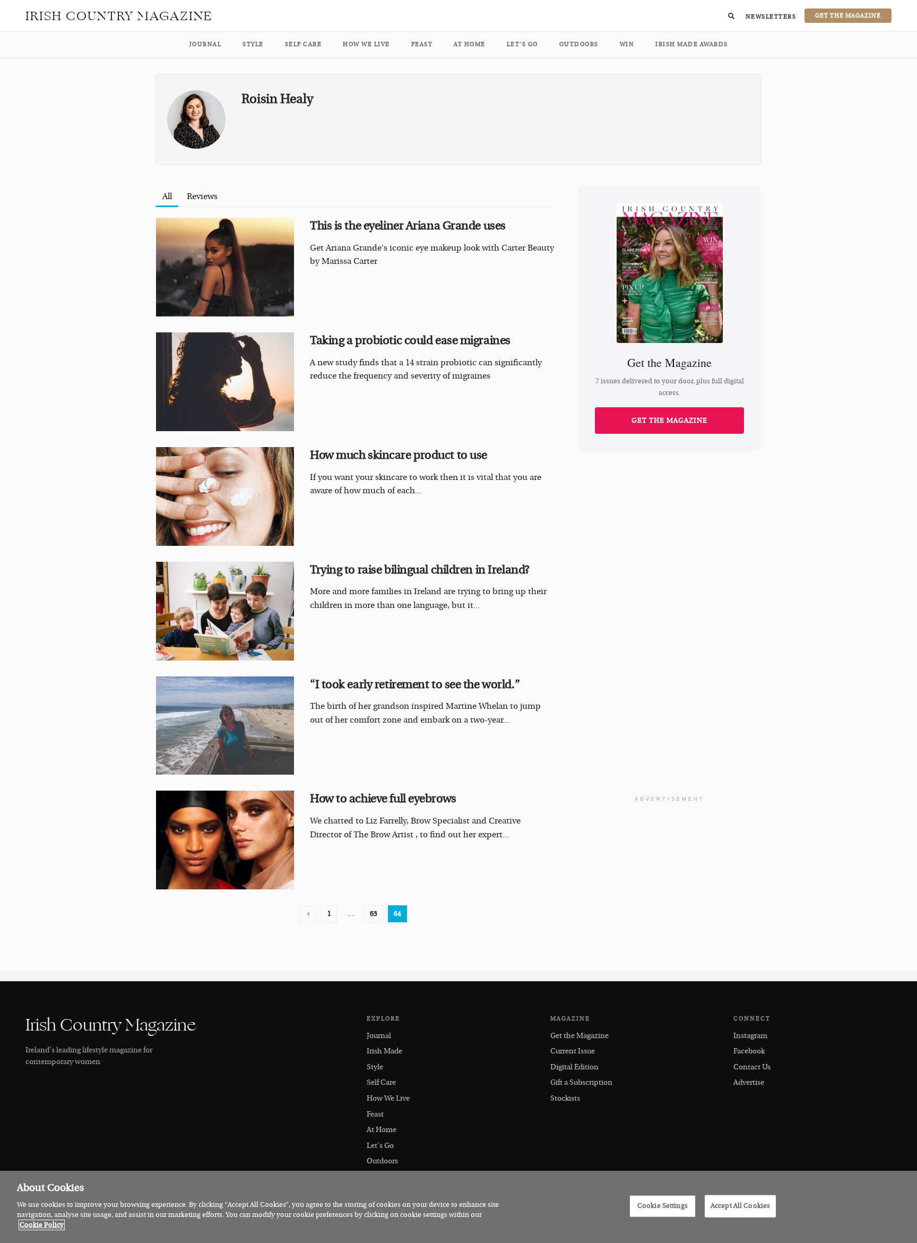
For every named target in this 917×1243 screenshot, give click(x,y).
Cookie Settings (662, 1205)
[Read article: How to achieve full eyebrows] (225, 840)
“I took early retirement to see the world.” (415, 684)
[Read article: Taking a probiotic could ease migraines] (225, 381)
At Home (470, 44)
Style (253, 44)
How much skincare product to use (398, 455)
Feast (422, 44)
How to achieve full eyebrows (383, 798)
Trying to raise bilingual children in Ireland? (420, 570)
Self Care (303, 44)
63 (373, 914)
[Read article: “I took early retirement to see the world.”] (225, 725)
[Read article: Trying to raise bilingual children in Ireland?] (225, 611)
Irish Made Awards (691, 44)
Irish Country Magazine (119, 15)
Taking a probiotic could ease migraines (410, 340)
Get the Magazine (669, 420)
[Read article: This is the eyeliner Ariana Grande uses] (225, 267)
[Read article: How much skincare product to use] (225, 496)
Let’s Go (522, 44)
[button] (731, 16)
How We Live (366, 44)
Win (627, 44)
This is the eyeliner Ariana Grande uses (408, 226)
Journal (205, 44)
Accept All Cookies (740, 1205)
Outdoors (579, 44)
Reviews (202, 196)
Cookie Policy (42, 1225)
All (167, 196)
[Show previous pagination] (308, 914)
